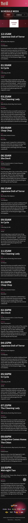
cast (2, 40)
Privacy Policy (17, 519)
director (3, 44)
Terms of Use (10, 519)
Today (8, 14)
